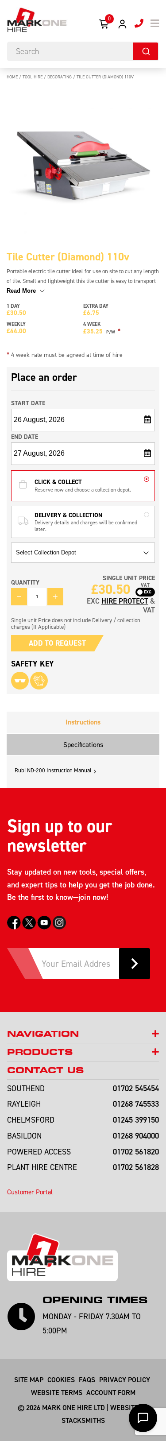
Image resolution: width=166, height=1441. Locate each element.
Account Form (110, 1392)
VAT (145, 585)
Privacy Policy (124, 1379)
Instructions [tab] (83, 722)
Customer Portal (30, 1192)
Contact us (45, 1070)
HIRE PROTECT (124, 601)
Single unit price (129, 578)
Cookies (61, 1379)
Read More (22, 290)
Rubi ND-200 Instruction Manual (53, 770)
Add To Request (57, 643)
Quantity (25, 582)
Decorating (59, 76)
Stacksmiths (83, 1420)
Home (12, 76)
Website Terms (56, 1392)
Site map (28, 1379)
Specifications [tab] (83, 744)
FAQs (87, 1379)
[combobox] (83, 51)
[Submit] (145, 51)
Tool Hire (32, 76)
